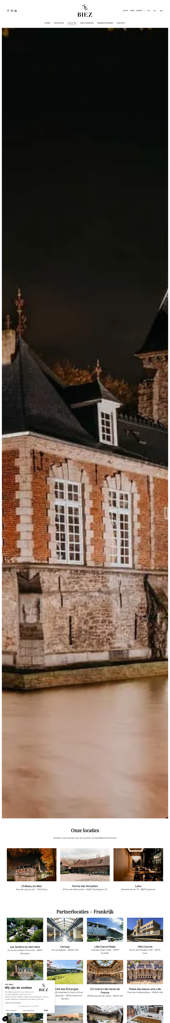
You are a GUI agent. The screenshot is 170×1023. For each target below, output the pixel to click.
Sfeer (139, 10)
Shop (125, 10)
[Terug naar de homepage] (85, 10)
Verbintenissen (105, 23)
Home (47, 23)
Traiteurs (59, 23)
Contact (121, 23)
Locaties (72, 23)
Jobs (132, 10)
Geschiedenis (87, 23)
